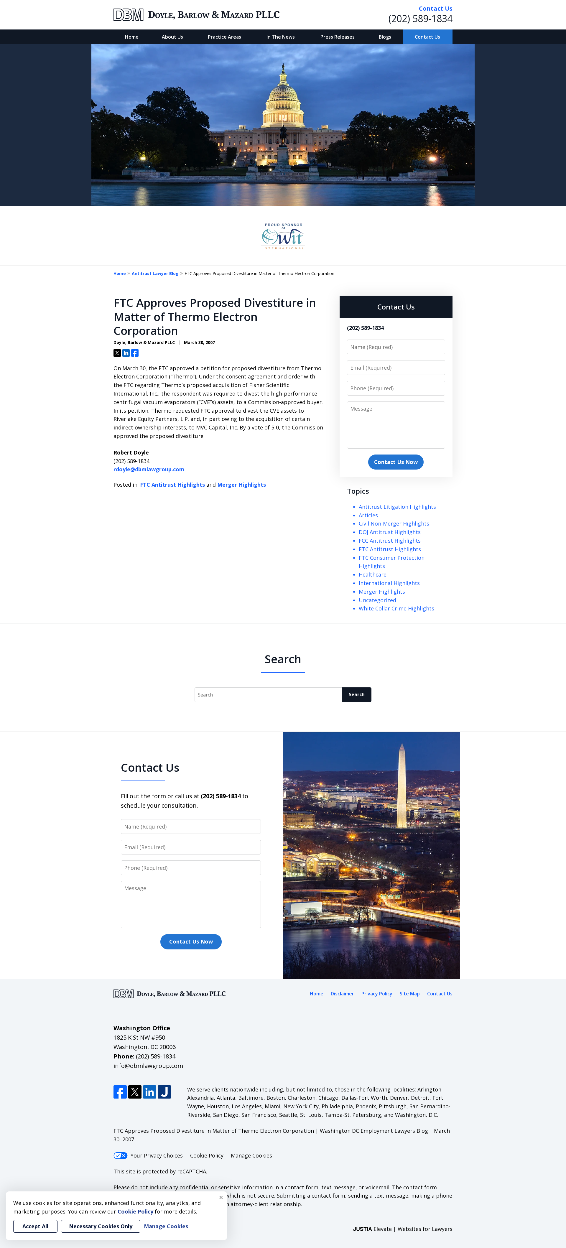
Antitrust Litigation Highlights (397, 506)
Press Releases (337, 37)
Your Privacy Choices (157, 1155)
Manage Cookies (251, 1155)
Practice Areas (224, 37)
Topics (358, 491)
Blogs (385, 37)
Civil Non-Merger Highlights (394, 523)
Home (132, 37)
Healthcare (372, 574)
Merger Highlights (241, 484)
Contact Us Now (396, 461)
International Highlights (389, 583)
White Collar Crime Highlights (396, 608)
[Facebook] (120, 1092)
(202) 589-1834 (421, 18)
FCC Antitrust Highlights (390, 540)
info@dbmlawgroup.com (148, 1066)
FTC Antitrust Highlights (172, 484)
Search (357, 694)
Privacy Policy (376, 993)
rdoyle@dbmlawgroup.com (148, 469)
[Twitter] (135, 1092)
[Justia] (164, 1092)
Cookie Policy (206, 1155)
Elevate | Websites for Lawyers (403, 1228)
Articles (368, 515)
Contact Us (427, 37)
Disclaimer (342, 993)
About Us (172, 37)
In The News (280, 37)
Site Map (410, 993)
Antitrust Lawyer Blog (155, 273)
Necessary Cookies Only (100, 1226)
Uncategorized (377, 600)
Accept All (35, 1226)
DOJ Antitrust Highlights (390, 532)
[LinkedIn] (149, 1092)
